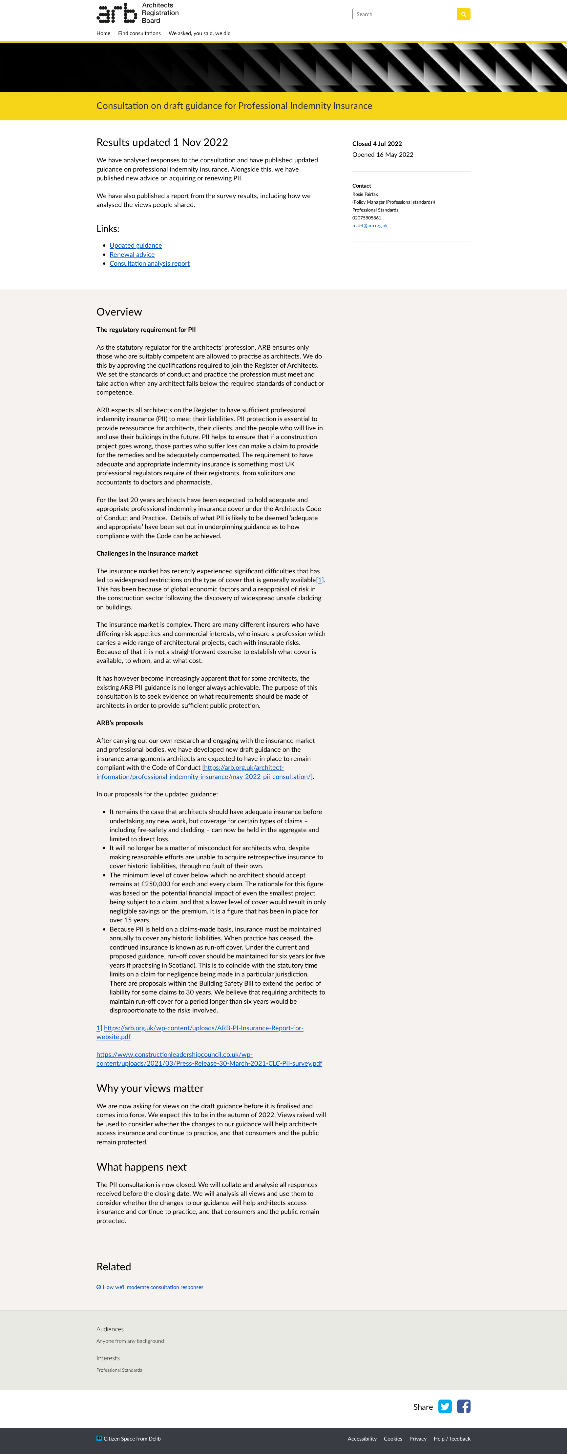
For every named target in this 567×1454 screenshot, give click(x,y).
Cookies (393, 1438)
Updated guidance (136, 245)
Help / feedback (452, 1438)
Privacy (418, 1438)
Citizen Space (119, 1438)
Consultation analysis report (150, 263)
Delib (155, 1438)
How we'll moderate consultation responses (153, 1287)
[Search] (464, 14)
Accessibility (362, 1438)
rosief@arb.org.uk (370, 225)
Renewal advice (132, 254)
